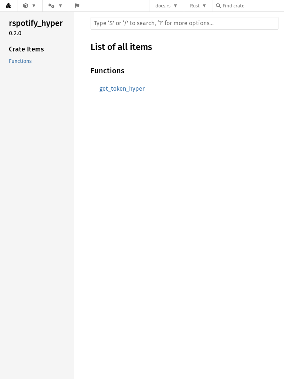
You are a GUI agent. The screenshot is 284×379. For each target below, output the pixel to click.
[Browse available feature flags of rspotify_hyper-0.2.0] (77, 5)
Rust (195, 6)
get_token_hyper (122, 88)
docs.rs (162, 6)
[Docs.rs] (8, 5)
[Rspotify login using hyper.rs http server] (29, 5)
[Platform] (55, 5)
